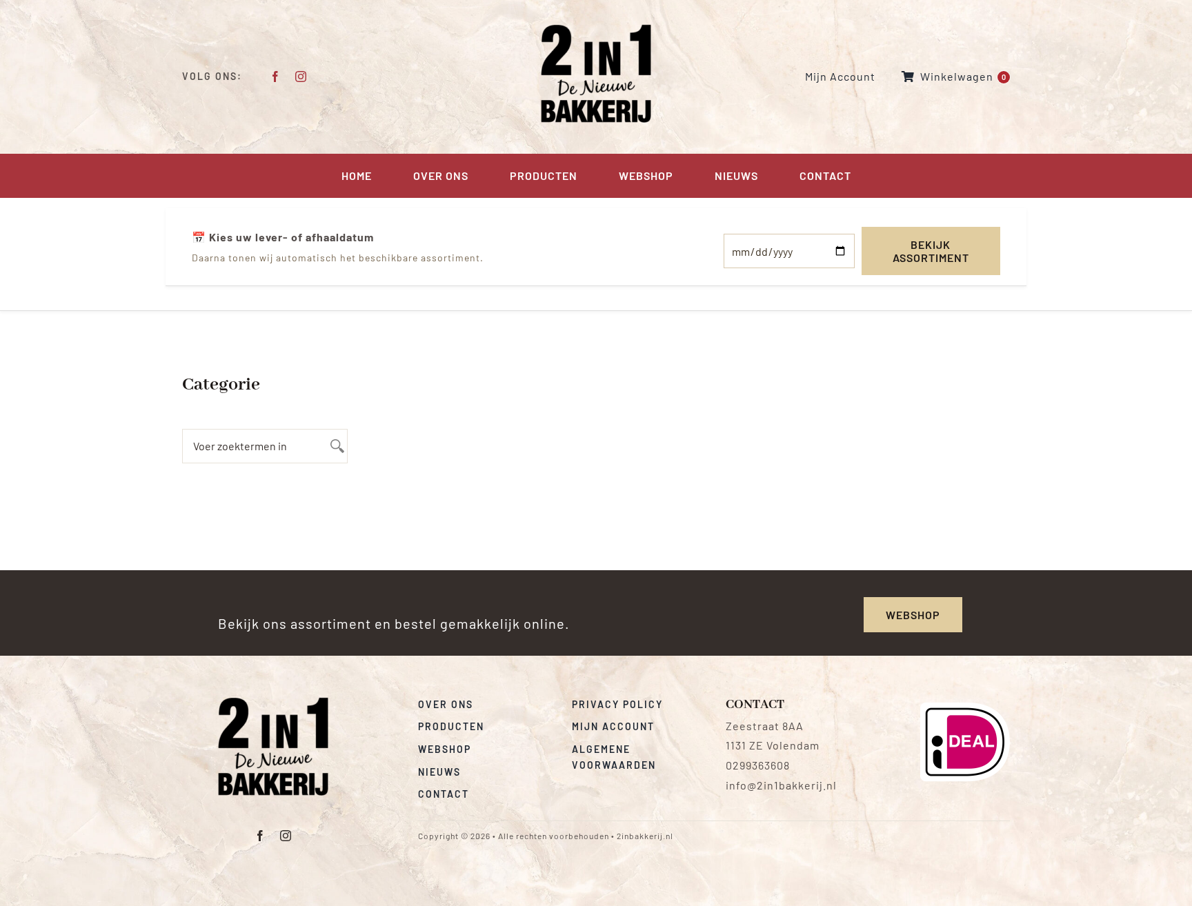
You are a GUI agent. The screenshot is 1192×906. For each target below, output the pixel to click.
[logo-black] (273, 702)
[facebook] (275, 76)
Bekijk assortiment (931, 251)
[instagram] (301, 76)
